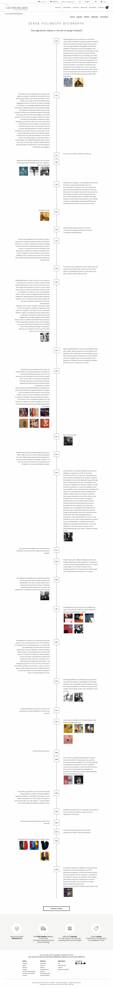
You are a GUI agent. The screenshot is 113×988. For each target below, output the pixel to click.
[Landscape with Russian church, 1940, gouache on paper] (68, 82)
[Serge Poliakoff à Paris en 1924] (45, 216)
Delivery (42, 967)
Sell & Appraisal (44, 969)
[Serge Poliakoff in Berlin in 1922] (34, 171)
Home (6, 13)
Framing (42, 965)
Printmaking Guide (45, 973)
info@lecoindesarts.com (74, 982)
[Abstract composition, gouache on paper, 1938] (34, 412)
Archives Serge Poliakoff (29, 971)
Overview (72, 17)
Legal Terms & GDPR (63, 969)
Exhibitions (87, 17)
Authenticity (43, 963)
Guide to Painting (44, 975)
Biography (79, 17)
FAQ (59, 963)
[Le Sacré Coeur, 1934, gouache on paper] (23, 171)
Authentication (104, 17)
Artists (24, 965)
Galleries (92, 7)
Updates (76, 7)
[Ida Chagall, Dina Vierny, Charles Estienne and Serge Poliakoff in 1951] (79, 629)
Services (84, 7)
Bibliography (94, 17)
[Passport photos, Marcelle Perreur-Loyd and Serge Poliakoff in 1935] (45, 337)
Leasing (42, 971)
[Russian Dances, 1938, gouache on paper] (23, 412)
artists (58, 7)
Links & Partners (62, 965)
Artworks (67, 7)
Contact (101, 7)
